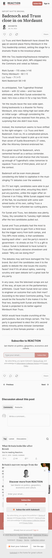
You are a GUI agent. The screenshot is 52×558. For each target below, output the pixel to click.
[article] (26, 452)
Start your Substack (19, 546)
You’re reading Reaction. (12, 452)
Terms (26, 540)
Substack (13, 552)
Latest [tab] (11, 439)
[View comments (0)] (10, 34)
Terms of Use (40, 518)
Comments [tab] (8, 407)
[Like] (4, 34)
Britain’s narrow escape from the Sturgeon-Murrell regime (20, 466)
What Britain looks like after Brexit (17, 447)
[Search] (47, 438)
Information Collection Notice (34, 520)
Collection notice (38, 540)
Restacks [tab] (18, 407)
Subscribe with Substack (28, 509)
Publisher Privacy (40, 535)
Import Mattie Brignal (13, 11)
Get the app (38, 546)
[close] (45, 471)
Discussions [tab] (21, 439)
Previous (9, 384)
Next (44, 384)
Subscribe (37, 3)
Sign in (46, 3)
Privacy (19, 540)
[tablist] (13, 407)
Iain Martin (12, 26)
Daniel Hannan (18, 455)
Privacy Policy (21, 518)
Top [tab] (5, 439)
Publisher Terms (26, 537)
